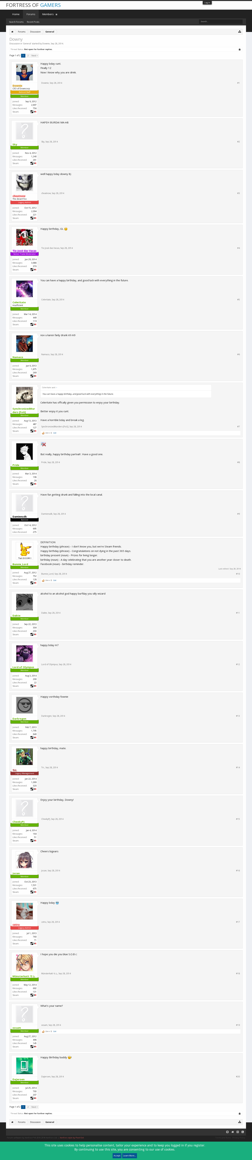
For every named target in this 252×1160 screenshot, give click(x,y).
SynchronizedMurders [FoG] (54, 426)
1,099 (34, 782)
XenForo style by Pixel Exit (72, 1137)
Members (48, 14)
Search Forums (16, 21)
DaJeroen (45, 1076)
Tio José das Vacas (50, 248)
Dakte (44, 612)
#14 (238, 767)
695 (35, 528)
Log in (207, 2)
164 (35, 833)
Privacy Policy (238, 1137)
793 (35, 1091)
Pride (43, 462)
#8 (238, 462)
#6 (238, 354)
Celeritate (46, 299)
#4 (238, 248)
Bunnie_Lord (47, 573)
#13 (238, 716)
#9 (238, 514)
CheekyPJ (45, 819)
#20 (238, 1076)
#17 (238, 922)
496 (35, 1039)
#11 (238, 613)
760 (35, 936)
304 (35, 627)
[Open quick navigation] (239, 31)
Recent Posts (33, 21)
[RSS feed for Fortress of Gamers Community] (242, 1132)
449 (35, 317)
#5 (238, 299)
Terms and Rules (223, 1137)
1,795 (34, 730)
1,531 (34, 885)
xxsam (44, 1025)
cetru (43, 921)
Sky (42, 141)
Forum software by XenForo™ (32, 1137)
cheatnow (46, 193)
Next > (35, 55)
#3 (238, 193)
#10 (238, 574)
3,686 (34, 262)
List (54, 433)
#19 (238, 1025)
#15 (238, 819)
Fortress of (33, 4)
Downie (46, 43)
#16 (238, 870)
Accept (117, 1155)
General (27, 43)
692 (35, 988)
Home (16, 14)
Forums (30, 14)
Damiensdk (46, 513)
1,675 (34, 369)
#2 (238, 141)
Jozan (44, 870)
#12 (238, 664)
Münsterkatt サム (49, 973)
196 (35, 477)
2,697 (34, 104)
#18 (238, 973)
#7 (238, 426)
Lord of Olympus (49, 664)
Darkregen (46, 715)
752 (35, 576)
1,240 (34, 156)
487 (35, 424)
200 (35, 679)
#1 (238, 83)
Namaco (45, 354)
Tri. (42, 767)
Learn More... (129, 1155)
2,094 (34, 211)
